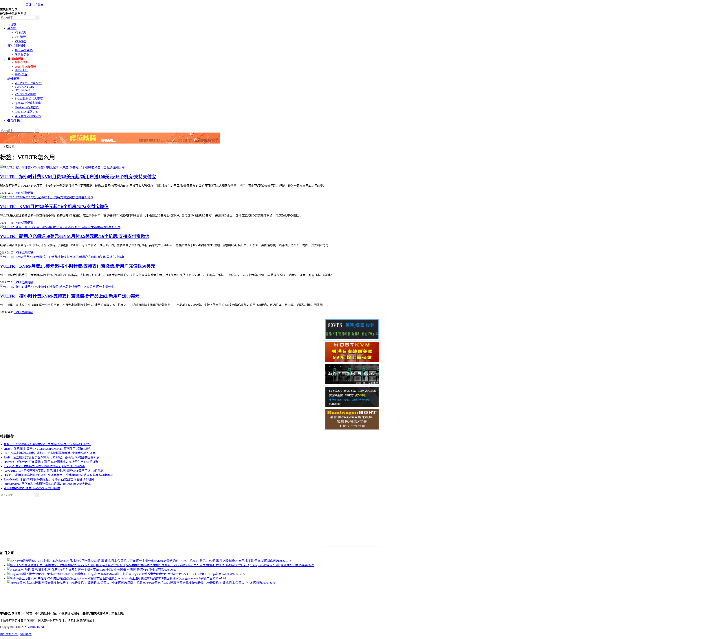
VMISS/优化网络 (25, 94)
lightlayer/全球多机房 (28, 102)
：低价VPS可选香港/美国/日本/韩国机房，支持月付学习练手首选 (51, 461)
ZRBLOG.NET (37, 627)
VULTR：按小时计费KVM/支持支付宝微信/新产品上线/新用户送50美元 (70, 296)
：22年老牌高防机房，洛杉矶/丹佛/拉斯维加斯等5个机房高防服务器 (50, 453)
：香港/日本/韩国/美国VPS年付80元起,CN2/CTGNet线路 (44, 466)
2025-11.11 (21, 70)
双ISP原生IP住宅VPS (28, 83)
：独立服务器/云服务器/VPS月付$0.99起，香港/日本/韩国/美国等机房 (51, 457)
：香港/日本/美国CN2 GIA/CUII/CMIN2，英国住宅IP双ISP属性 (47, 448)
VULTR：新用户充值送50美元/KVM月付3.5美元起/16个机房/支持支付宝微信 (74, 236)
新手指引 (15, 120)
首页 (11, 24)
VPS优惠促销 (23, 192)
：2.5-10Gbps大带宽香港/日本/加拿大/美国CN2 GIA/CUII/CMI (47, 444)
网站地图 (26, 634)
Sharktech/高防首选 (27, 107)
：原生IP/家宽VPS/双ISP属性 (32, 488)
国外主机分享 (34, 4)
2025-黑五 (21, 74)
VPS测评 (20, 36)
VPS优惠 (20, 32)
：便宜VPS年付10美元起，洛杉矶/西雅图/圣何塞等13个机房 (49, 479)
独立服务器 (16, 45)
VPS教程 (20, 41)
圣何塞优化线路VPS (28, 116)
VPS (11, 28)
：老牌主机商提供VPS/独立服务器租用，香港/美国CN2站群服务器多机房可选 (58, 475)
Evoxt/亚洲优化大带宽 (29, 98)
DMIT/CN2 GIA (25, 89)
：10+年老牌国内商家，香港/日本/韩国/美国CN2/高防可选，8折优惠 (54, 470)
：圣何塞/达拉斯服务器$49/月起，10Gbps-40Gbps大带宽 (47, 483)
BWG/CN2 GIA (24, 86)
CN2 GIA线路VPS (26, 111)
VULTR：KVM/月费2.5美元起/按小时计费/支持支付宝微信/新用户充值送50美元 (77, 266)
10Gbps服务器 (24, 50)
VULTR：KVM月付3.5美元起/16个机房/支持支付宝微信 (54, 206)
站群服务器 (22, 54)
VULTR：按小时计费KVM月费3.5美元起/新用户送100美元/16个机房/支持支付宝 (78, 176)
